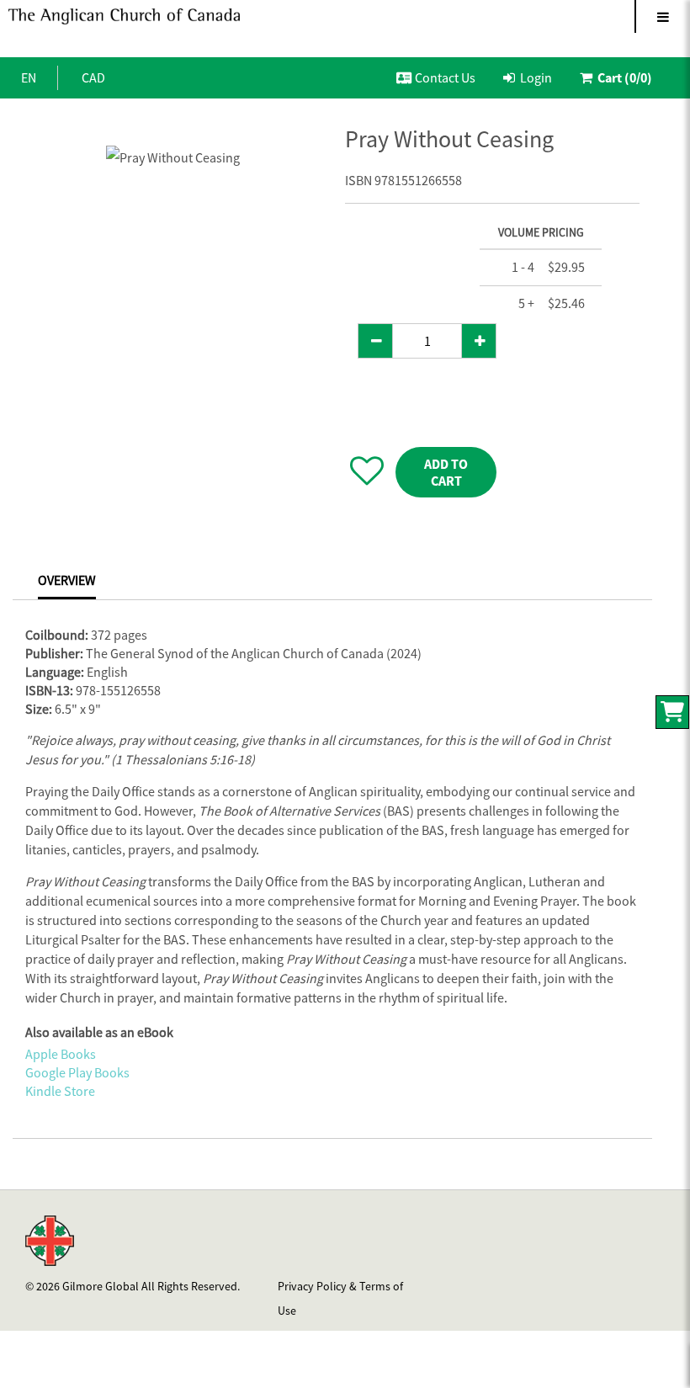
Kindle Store (60, 1090)
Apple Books (60, 1053)
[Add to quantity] (478, 341)
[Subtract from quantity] (375, 341)
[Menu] (662, 16)
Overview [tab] (67, 580)
